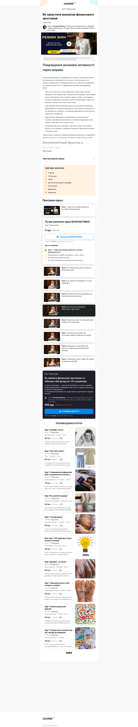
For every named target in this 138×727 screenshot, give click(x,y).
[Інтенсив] (69, 684)
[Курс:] (69, 524)
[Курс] (69, 436)
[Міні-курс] (69, 546)
